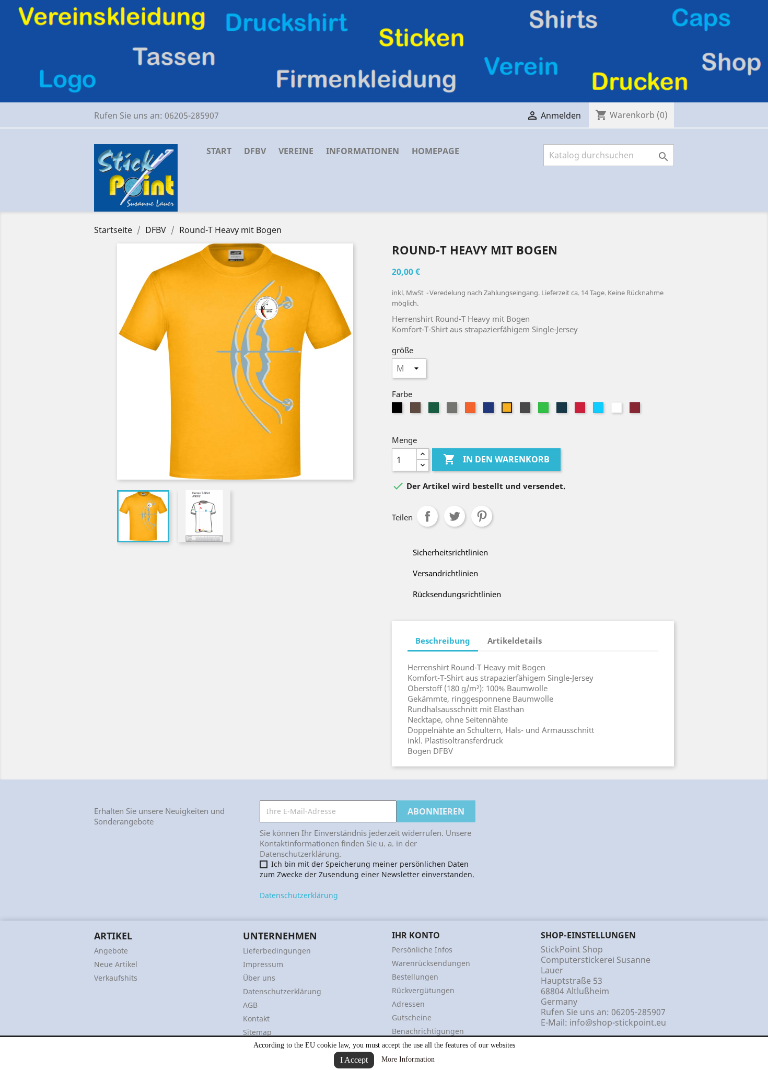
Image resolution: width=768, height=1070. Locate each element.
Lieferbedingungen (277, 951)
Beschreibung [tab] (442, 640)
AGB (250, 1005)
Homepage (435, 151)
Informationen (362, 151)
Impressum (263, 964)
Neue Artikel (115, 964)
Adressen (408, 1004)
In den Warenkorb (496, 459)
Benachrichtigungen (428, 1031)
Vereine (295, 151)
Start (218, 151)
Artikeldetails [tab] (514, 640)
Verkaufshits (115, 978)
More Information (408, 1059)
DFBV (255, 151)
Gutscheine (412, 1017)
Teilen (427, 516)
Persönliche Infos (422, 950)
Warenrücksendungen (431, 963)
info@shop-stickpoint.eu (617, 1022)
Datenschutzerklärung (299, 895)
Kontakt (256, 1019)
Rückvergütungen (423, 990)
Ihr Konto (416, 935)
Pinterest (481, 516)
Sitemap (257, 1032)
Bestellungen (415, 977)
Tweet (454, 516)
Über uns (259, 978)
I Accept (354, 1059)
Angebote (111, 951)
